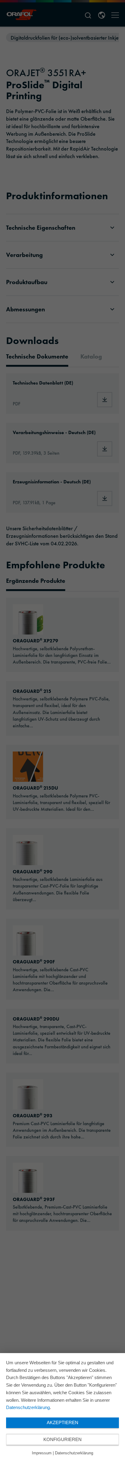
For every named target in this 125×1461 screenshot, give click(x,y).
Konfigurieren (62, 1439)
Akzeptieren (62, 1422)
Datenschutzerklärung (28, 1407)
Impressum (42, 1453)
